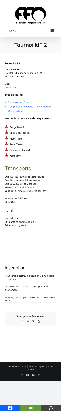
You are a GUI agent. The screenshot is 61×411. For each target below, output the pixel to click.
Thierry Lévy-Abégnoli (17, 298)
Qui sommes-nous (17, 366)
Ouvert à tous (15, 110)
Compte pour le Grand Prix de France (29, 106)
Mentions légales (37, 366)
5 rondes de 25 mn (18, 102)
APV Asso (10, 87)
